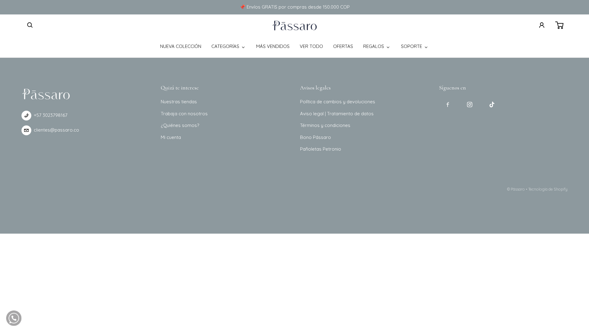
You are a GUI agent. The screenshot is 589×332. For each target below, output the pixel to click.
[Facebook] (447, 104)
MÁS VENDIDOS (273, 46)
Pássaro (518, 189)
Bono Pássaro (315, 137)
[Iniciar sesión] (541, 25)
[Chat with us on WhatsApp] (13, 318)
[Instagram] (469, 104)
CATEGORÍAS (225, 46)
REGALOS (373, 46)
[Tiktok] (491, 104)
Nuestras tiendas (179, 102)
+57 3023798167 (50, 115)
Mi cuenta (171, 137)
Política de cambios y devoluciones (337, 102)
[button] (30, 25)
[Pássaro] (294, 25)
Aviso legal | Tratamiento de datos (337, 114)
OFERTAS (343, 46)
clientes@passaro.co (56, 130)
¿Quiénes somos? (180, 125)
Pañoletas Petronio (320, 149)
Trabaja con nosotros (184, 114)
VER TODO (311, 46)
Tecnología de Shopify (548, 189)
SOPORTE (411, 46)
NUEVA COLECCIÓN (180, 46)
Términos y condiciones (325, 125)
